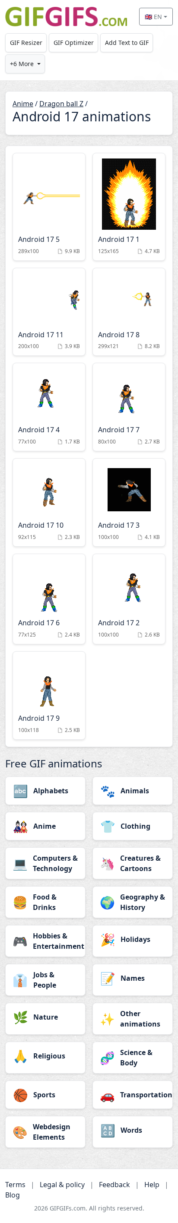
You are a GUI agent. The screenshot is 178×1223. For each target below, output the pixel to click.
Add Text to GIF (127, 42)
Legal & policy (62, 1184)
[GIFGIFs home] (66, 16)
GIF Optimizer (74, 42)
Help (151, 1184)
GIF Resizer (26, 42)
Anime (23, 103)
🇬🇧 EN (153, 17)
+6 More (22, 64)
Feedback (114, 1184)
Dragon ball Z (61, 103)
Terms (15, 1184)
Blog (12, 1195)
